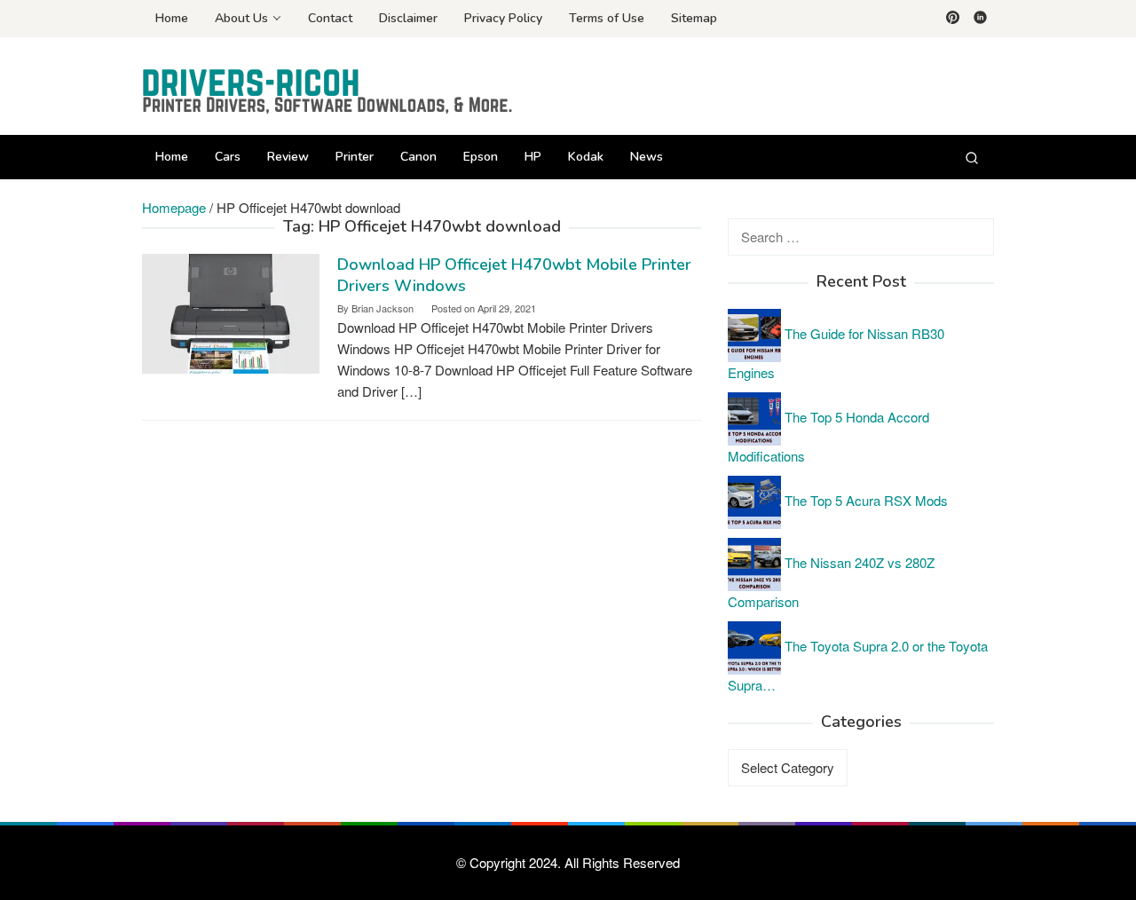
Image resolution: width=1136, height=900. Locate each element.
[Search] (972, 157)
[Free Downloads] (328, 91)
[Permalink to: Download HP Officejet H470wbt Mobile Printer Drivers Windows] (231, 312)
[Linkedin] (980, 18)
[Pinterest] (952, 18)
